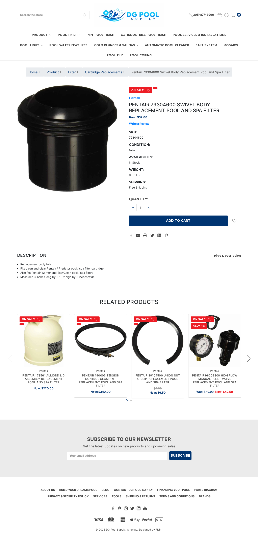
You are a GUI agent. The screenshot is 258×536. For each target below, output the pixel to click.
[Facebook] (131, 235)
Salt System (206, 45)
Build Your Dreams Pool (78, 489)
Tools (116, 496)
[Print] (145, 235)
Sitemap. (132, 529)
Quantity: (138, 199)
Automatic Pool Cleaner (167, 45)
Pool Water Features (68, 45)
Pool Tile (115, 55)
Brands (204, 496)
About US (48, 489)
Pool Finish (68, 35)
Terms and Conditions (177, 496)
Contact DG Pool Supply (133, 489)
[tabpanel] (43, 354)
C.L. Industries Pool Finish (143, 35)
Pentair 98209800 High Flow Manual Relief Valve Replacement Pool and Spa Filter (214, 380)
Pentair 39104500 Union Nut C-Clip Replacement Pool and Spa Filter (157, 379)
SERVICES (100, 496)
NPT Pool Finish (100, 35)
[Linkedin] (159, 235)
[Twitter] (152, 235)
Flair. (158, 529)
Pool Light (30, 45)
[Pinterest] (166, 235)
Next (248, 358)
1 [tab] (127, 400)
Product (40, 35)
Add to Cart (43, 360)
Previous (10, 358)
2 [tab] (131, 400)
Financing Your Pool (173, 489)
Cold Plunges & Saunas (115, 45)
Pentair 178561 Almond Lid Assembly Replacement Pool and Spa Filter (43, 379)
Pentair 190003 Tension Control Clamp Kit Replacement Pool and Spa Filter (101, 380)
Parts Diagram (205, 489)
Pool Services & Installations (199, 35)
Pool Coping (141, 55)
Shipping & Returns (140, 496)
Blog (105, 489)
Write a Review (139, 123)
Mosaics (231, 45)
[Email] (138, 235)
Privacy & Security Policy (68, 496)
